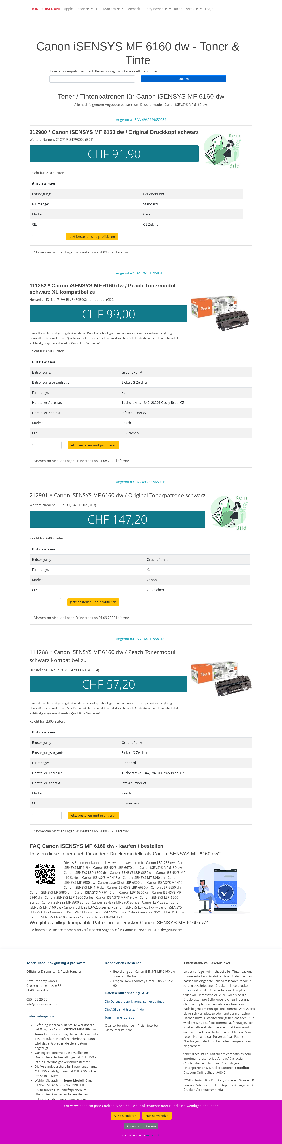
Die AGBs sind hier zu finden (125, 1009)
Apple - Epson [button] (75, 9)
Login (209, 9)
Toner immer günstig (119, 1017)
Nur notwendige (157, 1116)
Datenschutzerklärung (141, 1126)
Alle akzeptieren (125, 1116)
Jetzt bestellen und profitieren (92, 236)
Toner (187, 990)
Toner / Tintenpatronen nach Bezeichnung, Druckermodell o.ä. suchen (103, 71)
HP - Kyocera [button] (106, 9)
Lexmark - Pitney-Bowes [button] (145, 9)
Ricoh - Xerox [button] (184, 9)
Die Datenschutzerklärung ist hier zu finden (135, 1001)
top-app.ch (153, 1135)
